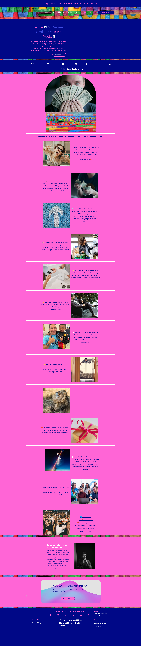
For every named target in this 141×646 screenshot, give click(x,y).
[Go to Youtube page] (95, 12)
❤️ (91, 159)
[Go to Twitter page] (93, 12)
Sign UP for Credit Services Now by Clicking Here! (70, 3)
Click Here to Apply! (59, 54)
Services (48, 13)
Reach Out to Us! (68, 598)
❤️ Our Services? (87, 520)
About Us (71, 13)
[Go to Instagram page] (88, 12)
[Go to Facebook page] (85, 12)
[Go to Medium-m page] (110, 64)
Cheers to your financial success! (85, 528)
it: (92, 159)
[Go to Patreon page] (48, 64)
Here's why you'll (84, 159)
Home (60, 13)
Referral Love (86, 517)
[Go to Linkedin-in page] (91, 12)
